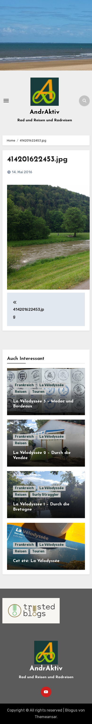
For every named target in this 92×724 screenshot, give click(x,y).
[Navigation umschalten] (6, 100)
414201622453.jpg (37, 159)
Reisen (20, 392)
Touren (38, 392)
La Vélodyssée (51, 385)
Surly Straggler (45, 495)
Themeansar (46, 717)
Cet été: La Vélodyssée (36, 561)
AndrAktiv (44, 112)
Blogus (71, 710)
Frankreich (24, 385)
